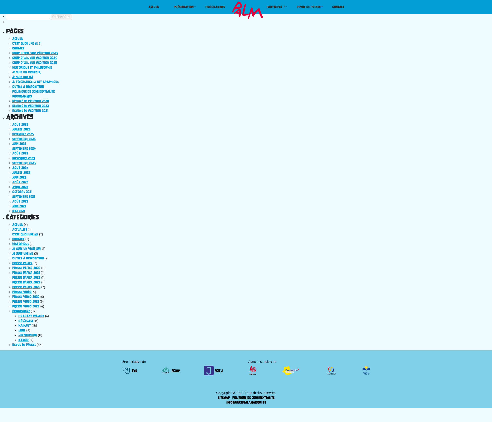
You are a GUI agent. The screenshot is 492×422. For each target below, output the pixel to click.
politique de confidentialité (253, 398)
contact (18, 239)
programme (21, 311)
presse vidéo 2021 (25, 301)
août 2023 (20, 168)
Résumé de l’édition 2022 (30, 106)
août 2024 (20, 153)
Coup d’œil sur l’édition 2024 (34, 58)
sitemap (224, 398)
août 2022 (20, 182)
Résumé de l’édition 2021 (30, 111)
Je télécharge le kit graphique (35, 82)
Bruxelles (25, 321)
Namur (23, 340)
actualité (19, 229)
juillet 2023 (21, 172)
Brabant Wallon (31, 316)
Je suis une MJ (22, 77)
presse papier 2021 (26, 273)
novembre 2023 (23, 158)
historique (20, 244)
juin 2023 (19, 177)
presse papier (22, 263)
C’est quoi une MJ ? (26, 43)
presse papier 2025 (26, 287)
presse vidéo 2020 (25, 297)
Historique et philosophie (32, 67)
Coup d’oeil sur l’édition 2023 (35, 53)
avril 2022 (20, 187)
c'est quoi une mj (25, 234)
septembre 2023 (24, 163)
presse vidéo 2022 (25, 306)
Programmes (22, 96)
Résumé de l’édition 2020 (30, 101)
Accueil (17, 39)
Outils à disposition (28, 87)
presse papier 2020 (26, 268)
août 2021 (20, 201)
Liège (21, 330)
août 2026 (20, 124)
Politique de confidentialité (33, 91)
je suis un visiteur (26, 249)
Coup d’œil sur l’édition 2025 (34, 63)
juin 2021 (19, 206)
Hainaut (24, 325)
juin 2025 (19, 144)
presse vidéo (22, 292)
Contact (18, 48)
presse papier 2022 (26, 277)
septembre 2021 (23, 197)
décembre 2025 (23, 134)
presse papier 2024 (26, 282)
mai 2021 (18, 211)
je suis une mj (22, 253)
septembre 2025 (24, 139)
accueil (17, 225)
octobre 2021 (22, 192)
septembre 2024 (24, 148)
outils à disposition (28, 258)
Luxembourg (27, 335)
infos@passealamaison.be (246, 402)
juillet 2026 (21, 129)
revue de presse (24, 345)
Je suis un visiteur (26, 72)
